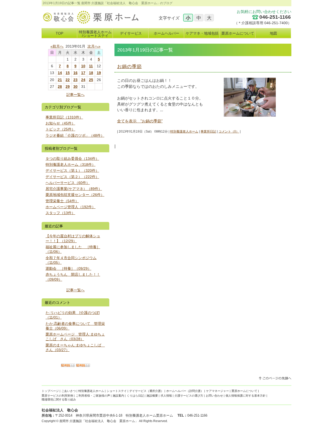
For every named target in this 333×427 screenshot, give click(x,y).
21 (60, 80)
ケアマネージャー (217, 390)
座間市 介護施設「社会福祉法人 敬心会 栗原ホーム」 (98, 421)
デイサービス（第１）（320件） (72, 170)
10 (83, 66)
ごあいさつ (68, 390)
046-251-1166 (275, 17)
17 (83, 73)
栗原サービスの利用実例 (57, 395)
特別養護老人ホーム (184, 131)
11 (91, 66)
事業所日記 (208, 131)
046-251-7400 (276, 23)
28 (60, 86)
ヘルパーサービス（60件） (68, 183)
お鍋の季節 (129, 66)
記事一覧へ (75, 95)
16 (75, 73)
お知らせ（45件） (60, 123)
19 (99, 73)
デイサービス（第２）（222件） (72, 177)
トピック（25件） (60, 129)
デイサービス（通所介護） (146, 390)
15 (68, 73)
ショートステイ (117, 390)
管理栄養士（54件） (62, 201)
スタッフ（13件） (60, 213)
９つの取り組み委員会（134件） (72, 158)
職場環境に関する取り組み (59, 399)
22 (68, 80)
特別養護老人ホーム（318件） (70, 164)
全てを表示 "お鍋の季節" (140, 121)
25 (91, 80)
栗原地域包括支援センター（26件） (75, 195)
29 (68, 86)
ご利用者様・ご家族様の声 (93, 395)
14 (60, 73)
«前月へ (56, 46)
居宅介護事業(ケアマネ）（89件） (74, 189)
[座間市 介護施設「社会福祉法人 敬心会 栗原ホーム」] (90, 22)
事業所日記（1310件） (64, 117)
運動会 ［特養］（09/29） (68, 268)
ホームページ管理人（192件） (70, 207)
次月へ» (93, 46)
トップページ (50, 390)
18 (91, 73)
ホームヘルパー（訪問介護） (184, 390)
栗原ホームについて (244, 390)
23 (75, 80)
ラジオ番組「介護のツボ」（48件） (75, 135)
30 (75, 86)
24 (83, 80)
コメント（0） (229, 131)
